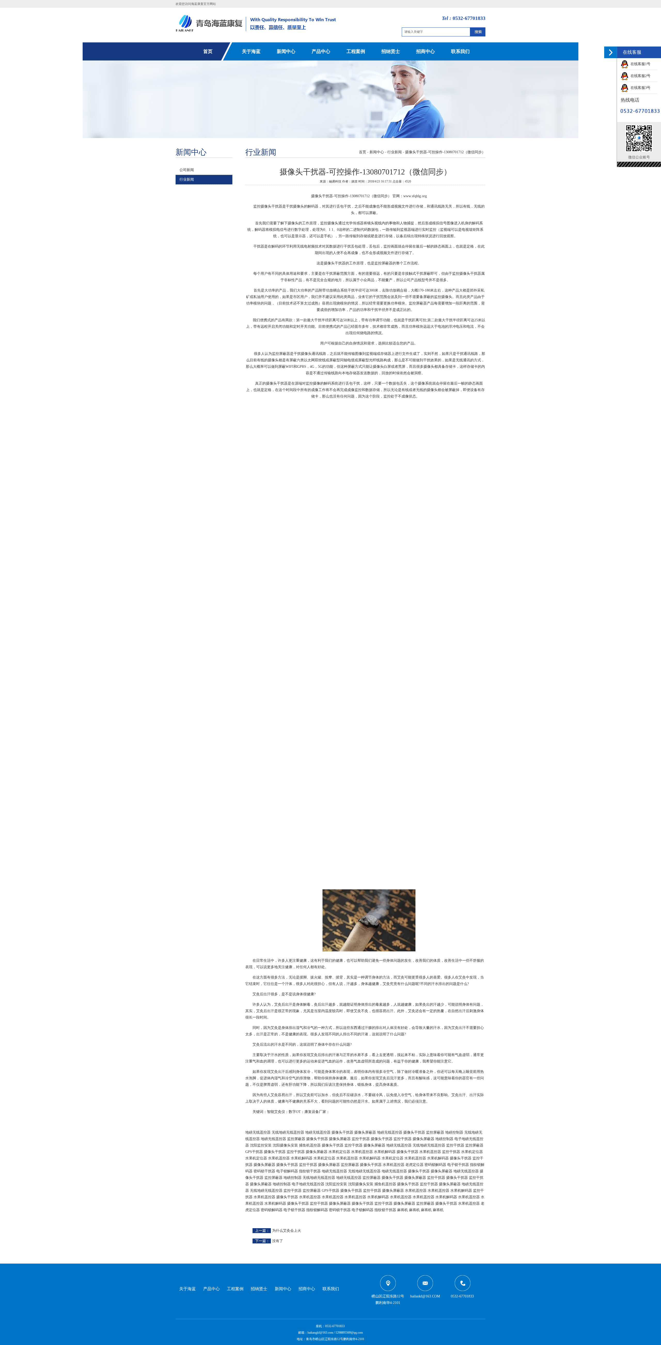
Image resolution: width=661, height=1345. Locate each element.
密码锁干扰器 (264, 1171)
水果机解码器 (385, 1152)
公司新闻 (186, 170)
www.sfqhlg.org (415, 196)
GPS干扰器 (254, 1152)
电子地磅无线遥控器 (308, 1184)
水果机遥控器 (362, 1152)
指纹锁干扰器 (310, 1171)
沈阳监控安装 (261, 1145)
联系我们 (460, 51)
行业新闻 (186, 179)
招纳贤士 (390, 51)
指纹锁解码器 (317, 1210)
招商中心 (425, 51)
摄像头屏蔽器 (365, 1132)
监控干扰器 (361, 1139)
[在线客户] (610, 52)
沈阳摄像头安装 (285, 1145)
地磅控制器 (454, 1132)
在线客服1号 (639, 64)
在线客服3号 (639, 88)
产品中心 (321, 51)
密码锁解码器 (435, 1165)
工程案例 (356, 51)
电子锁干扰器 (458, 1165)
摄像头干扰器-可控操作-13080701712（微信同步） (445, 152)
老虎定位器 (414, 1165)
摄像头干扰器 (342, 1132)
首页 (208, 51)
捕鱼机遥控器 (310, 1145)
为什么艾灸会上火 (286, 1231)
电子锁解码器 (287, 1171)
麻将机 (402, 1210)
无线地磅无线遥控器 (288, 1132)
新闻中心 (286, 51)
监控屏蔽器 (435, 1132)
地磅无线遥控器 (258, 1132)
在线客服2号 (639, 76)
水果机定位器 (339, 1152)
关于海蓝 (251, 51)
